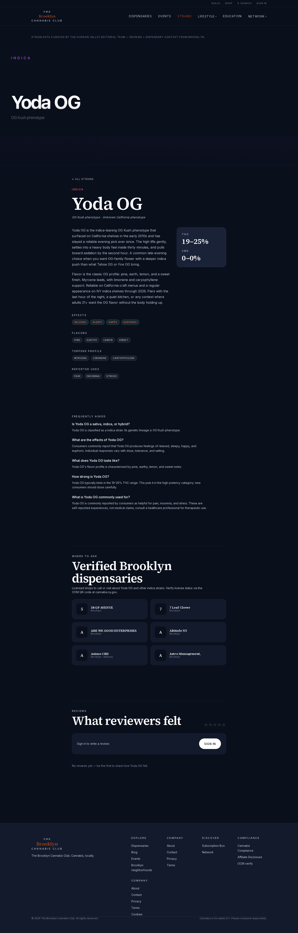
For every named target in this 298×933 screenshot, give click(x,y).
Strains (185, 16)
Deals (215, 3)
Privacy (172, 858)
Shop (229, 3)
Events (164, 16)
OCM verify (245, 863)
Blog (134, 852)
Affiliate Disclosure (250, 857)
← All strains (83, 179)
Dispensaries (140, 16)
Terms (171, 865)
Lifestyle (207, 16)
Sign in (261, 3)
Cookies (137, 914)
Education (232, 16)
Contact (172, 852)
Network (257, 16)
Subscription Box (213, 845)
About (171, 845)
